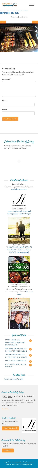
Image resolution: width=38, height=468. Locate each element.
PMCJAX (29, 464)
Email (5, 109)
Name (5, 101)
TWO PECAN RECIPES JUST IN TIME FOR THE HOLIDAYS (16, 356)
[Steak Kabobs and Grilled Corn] (19, 37)
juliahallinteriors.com (19, 189)
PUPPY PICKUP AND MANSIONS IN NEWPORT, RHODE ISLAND (15, 342)
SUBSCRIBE (7, 450)
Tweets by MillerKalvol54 (13, 379)
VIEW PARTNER (9, 428)
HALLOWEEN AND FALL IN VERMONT (15, 366)
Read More (5, 409)
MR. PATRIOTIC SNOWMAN (15, 361)
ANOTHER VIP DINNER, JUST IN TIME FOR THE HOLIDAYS (16, 350)
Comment (6, 79)
